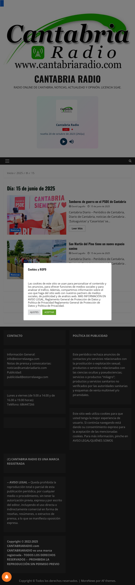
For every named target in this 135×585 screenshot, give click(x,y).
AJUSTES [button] (34, 312)
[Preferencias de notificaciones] (7, 577)
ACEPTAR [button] (49, 312)
